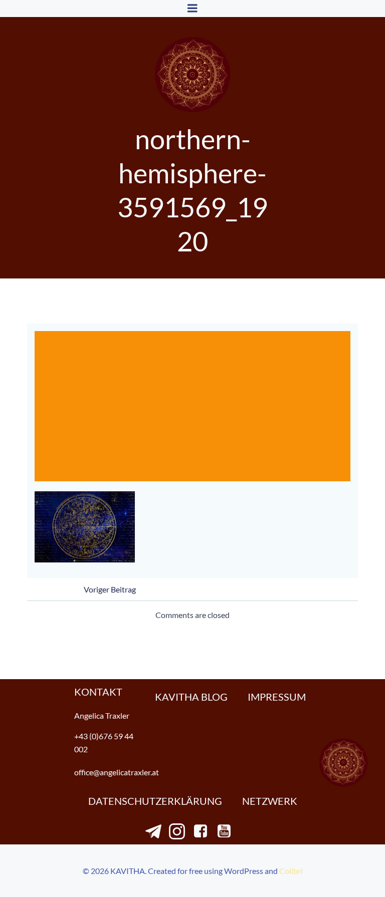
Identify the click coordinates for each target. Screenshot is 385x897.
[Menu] (192, 8)
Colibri (291, 870)
